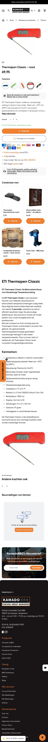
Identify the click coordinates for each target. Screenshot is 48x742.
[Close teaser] (6, 359)
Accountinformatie (9, 691)
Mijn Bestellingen (8, 695)
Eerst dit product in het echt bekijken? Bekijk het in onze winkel (21, 96)
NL (33, 10)
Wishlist (4, 703)
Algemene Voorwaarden (11, 721)
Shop (12, 20)
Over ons (5, 713)
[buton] (33, 10)
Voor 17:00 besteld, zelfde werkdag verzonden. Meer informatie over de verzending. (20, 171)
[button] (3, 371)
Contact (5, 717)
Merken (4, 676)
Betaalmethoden (8, 729)
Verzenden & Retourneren (11, 733)
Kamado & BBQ (8, 642)
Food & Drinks (7, 654)
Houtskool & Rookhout (10, 650)
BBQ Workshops (8, 673)
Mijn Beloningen (8, 699)
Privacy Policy (7, 725)
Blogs (4, 680)
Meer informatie (8, 114)
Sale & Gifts (6, 658)
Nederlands (8, 592)
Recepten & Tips (8, 669)
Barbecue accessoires (27, 20)
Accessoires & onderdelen (11, 646)
